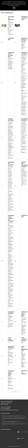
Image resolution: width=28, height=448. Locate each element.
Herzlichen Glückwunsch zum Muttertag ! (9, 421)
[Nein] (26, 5)
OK (14, 7)
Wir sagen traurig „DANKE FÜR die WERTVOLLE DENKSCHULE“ (13, 418)
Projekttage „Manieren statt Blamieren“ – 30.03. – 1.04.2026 (12, 423)
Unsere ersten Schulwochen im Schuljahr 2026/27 (11, 416)
